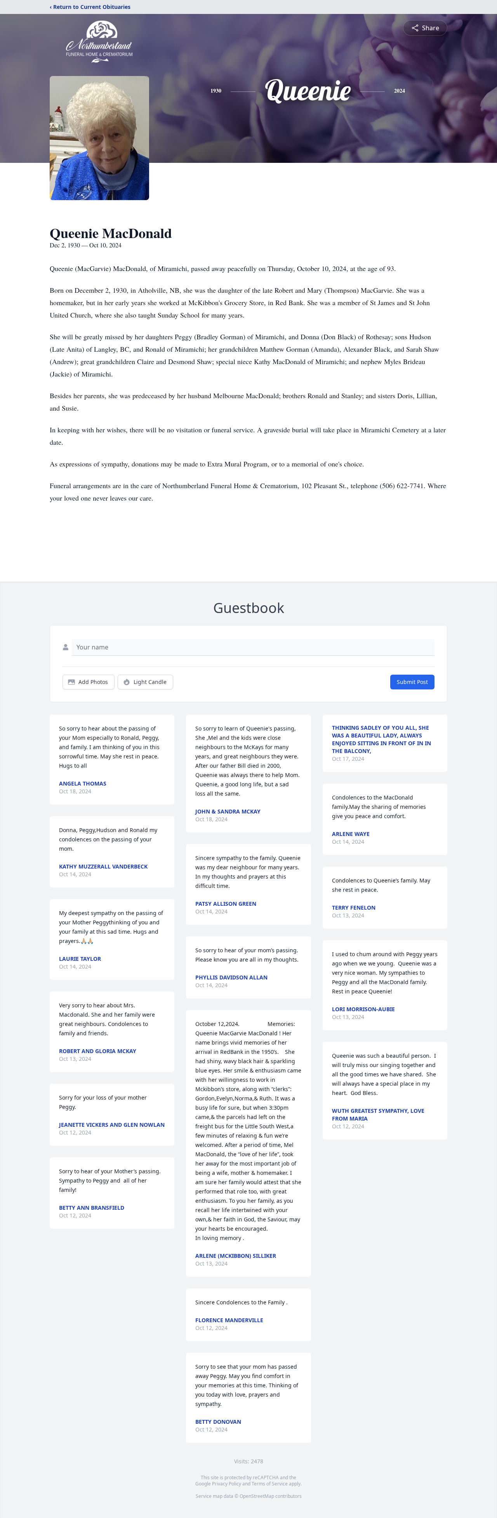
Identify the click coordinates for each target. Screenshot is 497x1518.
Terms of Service (270, 1483)
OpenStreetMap (257, 1496)
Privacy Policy (226, 1483)
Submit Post (412, 682)
